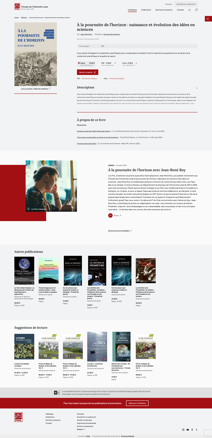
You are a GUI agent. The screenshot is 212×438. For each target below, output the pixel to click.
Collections (146, 9)
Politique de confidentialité (127, 436)
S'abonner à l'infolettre (137, 403)
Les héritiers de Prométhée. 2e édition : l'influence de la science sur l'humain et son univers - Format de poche (96, 293)
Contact (180, 9)
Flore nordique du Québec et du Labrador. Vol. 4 (72, 366)
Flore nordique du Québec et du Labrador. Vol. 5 (48, 366)
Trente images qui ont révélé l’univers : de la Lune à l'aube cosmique (48, 290)
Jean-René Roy (86, 34)
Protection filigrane (90, 78)
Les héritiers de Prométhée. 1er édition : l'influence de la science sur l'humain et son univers (145, 292)
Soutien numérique (84, 420)
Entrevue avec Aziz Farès (86, 143)
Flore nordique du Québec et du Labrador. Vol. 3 (145, 366)
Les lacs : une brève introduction (95, 365)
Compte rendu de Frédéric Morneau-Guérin (93, 131)
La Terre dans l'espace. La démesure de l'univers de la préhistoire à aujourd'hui (24, 291)
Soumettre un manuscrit (186, 4)
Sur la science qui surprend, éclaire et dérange (119, 290)
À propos (168, 4)
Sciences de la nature (111, 34)
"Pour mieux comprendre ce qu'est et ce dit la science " (98, 137)
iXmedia (88, 436)
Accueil (16, 17)
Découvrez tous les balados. (119, 230)
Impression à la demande (86, 423)
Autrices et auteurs (164, 9)
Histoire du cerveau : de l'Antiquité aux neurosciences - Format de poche (121, 367)
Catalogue (132, 9)
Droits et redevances (85, 426)
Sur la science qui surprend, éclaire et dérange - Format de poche (71, 291)
